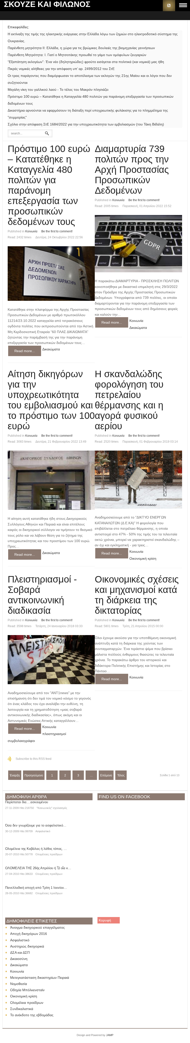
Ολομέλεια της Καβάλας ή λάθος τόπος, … (36, 849)
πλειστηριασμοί (54, 734)
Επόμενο (106, 775)
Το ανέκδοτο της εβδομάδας (31, 1015)
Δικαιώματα (51, 349)
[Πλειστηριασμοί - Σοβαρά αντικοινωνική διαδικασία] (51, 659)
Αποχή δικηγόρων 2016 (28, 934)
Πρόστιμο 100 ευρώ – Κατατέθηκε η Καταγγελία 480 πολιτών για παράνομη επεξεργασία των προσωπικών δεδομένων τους (49, 185)
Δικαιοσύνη (18, 959)
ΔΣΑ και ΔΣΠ (20, 952)
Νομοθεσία (18, 984)
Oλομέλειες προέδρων (49, 854)
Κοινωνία (31, 231)
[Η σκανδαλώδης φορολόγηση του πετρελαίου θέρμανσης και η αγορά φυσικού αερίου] (138, 480)
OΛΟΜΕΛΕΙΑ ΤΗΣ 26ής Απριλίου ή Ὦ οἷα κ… (38, 868)
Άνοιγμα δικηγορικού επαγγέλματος (37, 927)
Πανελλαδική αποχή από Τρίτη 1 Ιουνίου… (36, 888)
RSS (169, 5)
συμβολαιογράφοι (21, 741)
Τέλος (121, 775)
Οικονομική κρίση (142, 558)
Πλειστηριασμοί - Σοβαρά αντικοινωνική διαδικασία (42, 595)
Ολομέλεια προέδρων (26, 1003)
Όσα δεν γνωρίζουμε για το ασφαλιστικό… (35, 825)
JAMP (109, 1035)
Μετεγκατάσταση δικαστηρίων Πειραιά (39, 978)
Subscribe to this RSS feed (33, 759)
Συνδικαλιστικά (21, 1009)
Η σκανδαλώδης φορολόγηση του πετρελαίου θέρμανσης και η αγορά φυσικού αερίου (129, 400)
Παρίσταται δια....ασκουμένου (26, 802)
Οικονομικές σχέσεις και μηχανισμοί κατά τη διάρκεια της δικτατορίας (137, 595)
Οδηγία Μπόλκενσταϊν (27, 990)
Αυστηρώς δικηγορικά (27, 946)
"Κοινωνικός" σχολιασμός (52, 807)
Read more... (24, 351)
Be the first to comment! (56, 231)
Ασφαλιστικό (42, 831)
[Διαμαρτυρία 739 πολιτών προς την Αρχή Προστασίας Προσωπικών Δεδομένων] (138, 243)
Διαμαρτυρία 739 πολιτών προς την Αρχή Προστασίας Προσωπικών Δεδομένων (132, 170)
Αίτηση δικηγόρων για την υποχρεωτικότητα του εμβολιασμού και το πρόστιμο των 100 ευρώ (51, 400)
